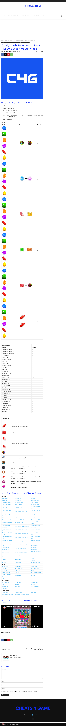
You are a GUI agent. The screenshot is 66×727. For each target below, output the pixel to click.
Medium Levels (7, 632)
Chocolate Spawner (6, 502)
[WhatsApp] (11, 54)
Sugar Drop (17, 586)
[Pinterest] (8, 54)
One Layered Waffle (6, 519)
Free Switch (17, 570)
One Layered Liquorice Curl (21, 552)
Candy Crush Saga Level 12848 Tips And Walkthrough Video (10, 648)
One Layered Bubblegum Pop (21, 544)
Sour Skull (4, 559)
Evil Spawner (5, 517)
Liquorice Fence (18, 555)
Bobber (16, 517)
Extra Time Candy (35, 586)
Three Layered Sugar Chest (21, 511)
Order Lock (33, 555)
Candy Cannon (5, 582)
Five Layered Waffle (19, 522)
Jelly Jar (4, 562)
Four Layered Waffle (7, 522)
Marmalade (4, 500)
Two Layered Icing (35, 502)
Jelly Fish (33, 570)
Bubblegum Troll (18, 566)
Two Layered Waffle (19, 519)
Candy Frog (33, 584)
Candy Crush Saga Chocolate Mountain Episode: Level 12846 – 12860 (18, 42)
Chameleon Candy (35, 582)
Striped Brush (18, 575)
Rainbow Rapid (5, 552)
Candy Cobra (18, 562)
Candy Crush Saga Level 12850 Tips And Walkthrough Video (33, 648)
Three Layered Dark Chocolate (22, 526)
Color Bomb (4, 568)
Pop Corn (17, 514)
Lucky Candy (17, 572)
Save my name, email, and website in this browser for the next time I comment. (20, 691)
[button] (61, 16)
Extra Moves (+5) (35, 568)
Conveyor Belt (5, 586)
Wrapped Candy (18, 592)
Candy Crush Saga (8, 40)
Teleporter (17, 584)
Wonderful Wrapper (35, 562)
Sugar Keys (4, 588)
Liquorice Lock (18, 498)
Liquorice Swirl (18, 500)
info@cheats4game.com (36, 714)
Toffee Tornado (18, 507)
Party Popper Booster (36, 572)
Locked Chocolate (35, 514)
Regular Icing (5, 498)
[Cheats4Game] (33, 6)
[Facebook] (64, 1)
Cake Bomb (4, 507)
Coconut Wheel (34, 566)
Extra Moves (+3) (18, 568)
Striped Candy (5, 592)
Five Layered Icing (35, 504)
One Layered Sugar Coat (20, 541)
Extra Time (4, 570)
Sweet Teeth (33, 575)
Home (2, 40)
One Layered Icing (19, 502)
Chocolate (33, 498)
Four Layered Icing (19, 504)
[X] (5, 54)
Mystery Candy (18, 582)
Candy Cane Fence (35, 517)
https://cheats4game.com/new (15, 657)
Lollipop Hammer (6, 572)
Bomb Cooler (5, 566)
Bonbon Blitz (18, 559)
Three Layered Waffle (36, 519)
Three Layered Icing (6, 504)
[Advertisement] (33, 29)
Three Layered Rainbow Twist (21, 537)
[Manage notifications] (3, 724)
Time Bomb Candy (35, 500)
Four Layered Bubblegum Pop (21, 548)
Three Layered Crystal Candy (21, 533)
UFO (3, 578)
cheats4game (6, 51)
